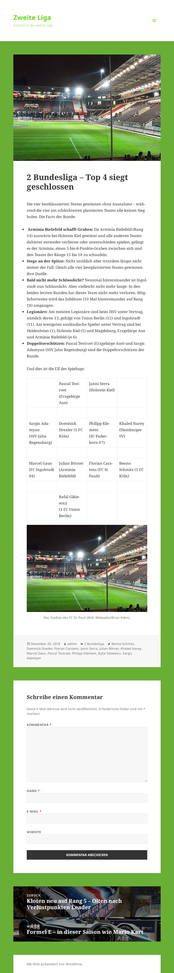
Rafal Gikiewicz (109, 653)
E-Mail (34, 811)
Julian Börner (109, 648)
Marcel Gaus (36, 653)
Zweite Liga (32, 17)
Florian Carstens (66, 648)
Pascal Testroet (59, 653)
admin (72, 644)
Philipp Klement (84, 653)
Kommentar (39, 725)
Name (33, 791)
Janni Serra (89, 648)
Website (34, 832)
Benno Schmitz (122, 644)
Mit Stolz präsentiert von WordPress (54, 964)
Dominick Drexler (39, 648)
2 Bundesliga (94, 644)
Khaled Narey (131, 648)
